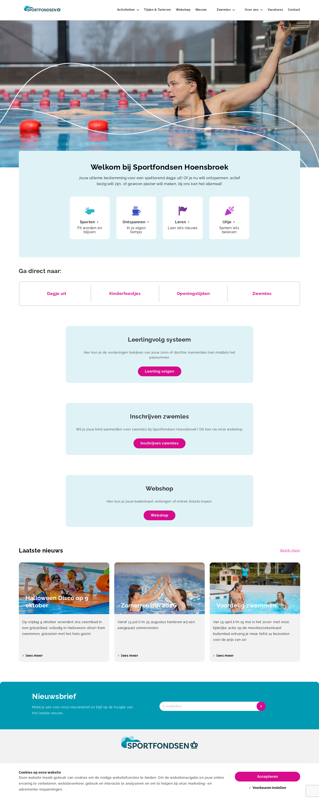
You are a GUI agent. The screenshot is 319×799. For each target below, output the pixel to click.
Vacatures (275, 9)
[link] (159, 746)
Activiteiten (126, 9)
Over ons (251, 9)
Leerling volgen (159, 371)
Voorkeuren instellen (269, 788)
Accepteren (267, 776)
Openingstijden (193, 293)
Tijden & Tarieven (157, 9)
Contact (294, 9)
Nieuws (201, 9)
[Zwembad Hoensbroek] (42, 10)
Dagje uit (56, 293)
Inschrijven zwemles (159, 443)
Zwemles (224, 9)
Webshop (183, 9)
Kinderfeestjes (124, 293)
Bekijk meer (290, 550)
